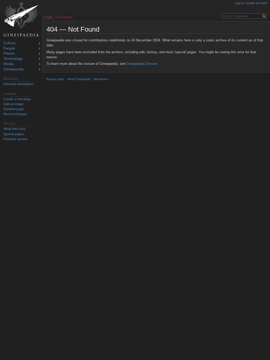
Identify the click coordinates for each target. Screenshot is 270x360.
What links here (14, 129)
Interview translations (18, 84)
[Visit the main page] (21, 19)
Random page (13, 109)
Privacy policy (55, 79)
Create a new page (17, 99)
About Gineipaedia (78, 79)
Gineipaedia (13, 69)
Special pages (13, 134)
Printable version (15, 139)
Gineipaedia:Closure (141, 64)
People (9, 48)
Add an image (13, 104)
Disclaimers (100, 79)
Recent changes (15, 114)
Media (8, 64)
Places (9, 53)
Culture (9, 43)
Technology (12, 59)
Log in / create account (250, 3)
